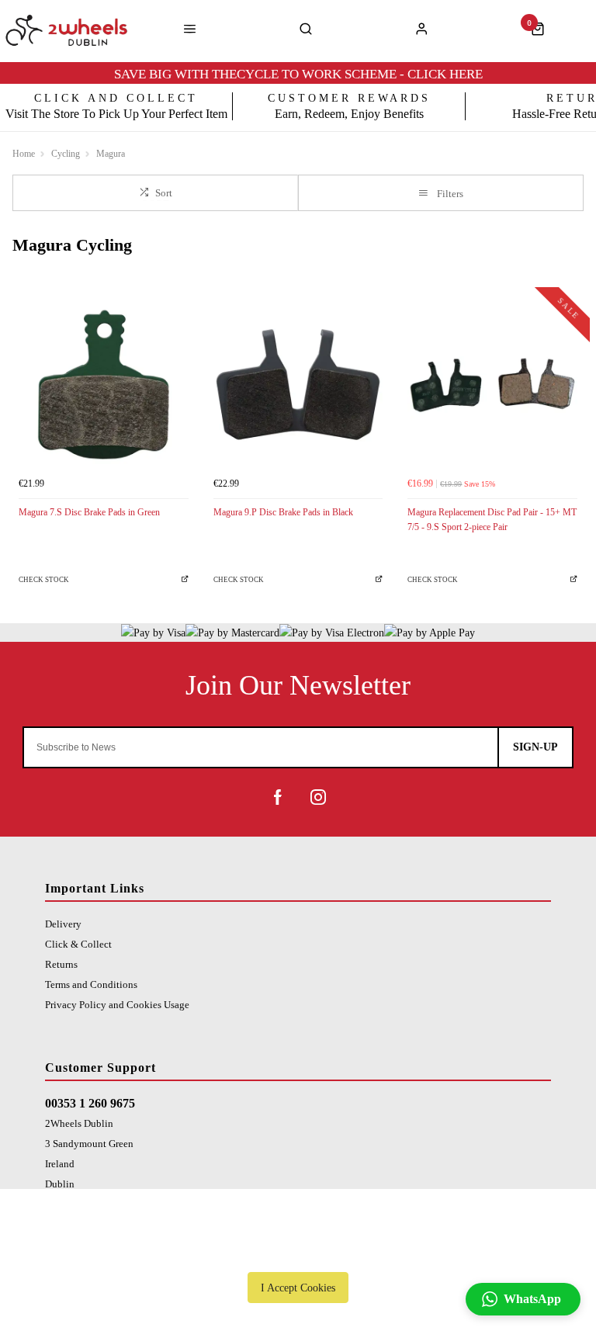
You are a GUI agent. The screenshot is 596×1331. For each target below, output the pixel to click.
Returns (61, 964)
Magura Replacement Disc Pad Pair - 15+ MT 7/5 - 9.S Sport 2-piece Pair (492, 519)
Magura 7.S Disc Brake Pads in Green (89, 512)
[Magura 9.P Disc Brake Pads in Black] (298, 385)
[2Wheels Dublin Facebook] (278, 797)
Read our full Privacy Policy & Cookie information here (298, 1251)
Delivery (63, 924)
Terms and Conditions (91, 984)
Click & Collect (78, 944)
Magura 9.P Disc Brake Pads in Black (283, 512)
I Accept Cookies (298, 1287)
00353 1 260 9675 (90, 1103)
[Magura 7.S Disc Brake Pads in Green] (104, 385)
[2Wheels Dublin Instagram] (318, 797)
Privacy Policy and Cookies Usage (117, 1004)
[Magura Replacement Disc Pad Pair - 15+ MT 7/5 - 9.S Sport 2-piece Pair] (492, 385)
